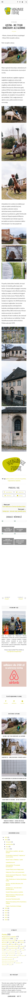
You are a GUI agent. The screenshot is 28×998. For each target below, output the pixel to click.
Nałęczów (4, 946)
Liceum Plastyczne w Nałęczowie (8, 529)
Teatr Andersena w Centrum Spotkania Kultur (14, 778)
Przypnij (9, 495)
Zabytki (21, 948)
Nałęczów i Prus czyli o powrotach (15, 872)
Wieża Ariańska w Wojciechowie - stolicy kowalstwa (15, 895)
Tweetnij (21, 492)
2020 (6, 908)
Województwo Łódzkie (13, 946)
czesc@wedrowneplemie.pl (14, 651)
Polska (14, 31)
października (9, 844)
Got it (19, 996)
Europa (22, 950)
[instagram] (19, 2)
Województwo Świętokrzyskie (8, 962)
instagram (14, 703)
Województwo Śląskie (13, 948)
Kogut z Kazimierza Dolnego (13, 906)
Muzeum (18, 944)
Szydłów (3, 957)
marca (8, 849)
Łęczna (20, 478)
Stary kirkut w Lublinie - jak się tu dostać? (14, 799)
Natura (16, 942)
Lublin (14, 939)
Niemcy (18, 951)
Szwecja (23, 955)
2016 (6, 915)
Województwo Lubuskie (12, 957)
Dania (18, 950)
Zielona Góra (4, 964)
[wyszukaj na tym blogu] (26, 2)
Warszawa (4, 942)
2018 (6, 910)
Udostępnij (9, 492)
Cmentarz (13, 950)
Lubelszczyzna (14, 478)
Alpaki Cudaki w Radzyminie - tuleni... (20, 542)
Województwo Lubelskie (14, 480)
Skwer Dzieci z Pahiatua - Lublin (14, 859)
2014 (6, 919)
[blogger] (22, 2)
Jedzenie (22, 942)
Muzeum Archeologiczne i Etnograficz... (7, 541)
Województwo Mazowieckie (8, 940)
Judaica (8, 478)
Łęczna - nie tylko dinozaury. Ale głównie (14, 736)
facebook (6, 703)
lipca (7, 846)
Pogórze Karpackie (11, 953)
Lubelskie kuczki (10, 862)
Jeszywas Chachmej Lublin (13, 899)
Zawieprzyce (18, 962)
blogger (22, 703)
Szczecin (17, 955)
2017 (6, 912)
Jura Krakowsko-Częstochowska (8, 951)
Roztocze (19, 953)
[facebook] (17, 2)
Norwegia (4, 953)
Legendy (13, 944)
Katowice (22, 946)
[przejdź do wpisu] (8, 521)
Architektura (21, 940)
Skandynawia (11, 955)
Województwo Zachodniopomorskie (9, 961)
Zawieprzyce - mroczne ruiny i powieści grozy (14, 757)
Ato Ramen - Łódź (20, 530)
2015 (6, 917)
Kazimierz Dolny (5, 944)
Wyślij (21, 495)
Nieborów (4, 948)
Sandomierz (4, 955)
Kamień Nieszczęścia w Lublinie (14, 892)
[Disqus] (14, 571)
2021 (6, 839)
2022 (6, 837)
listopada (8, 842)
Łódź (3, 950)
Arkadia (7, 950)
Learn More (11, 996)
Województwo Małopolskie (7, 959)
